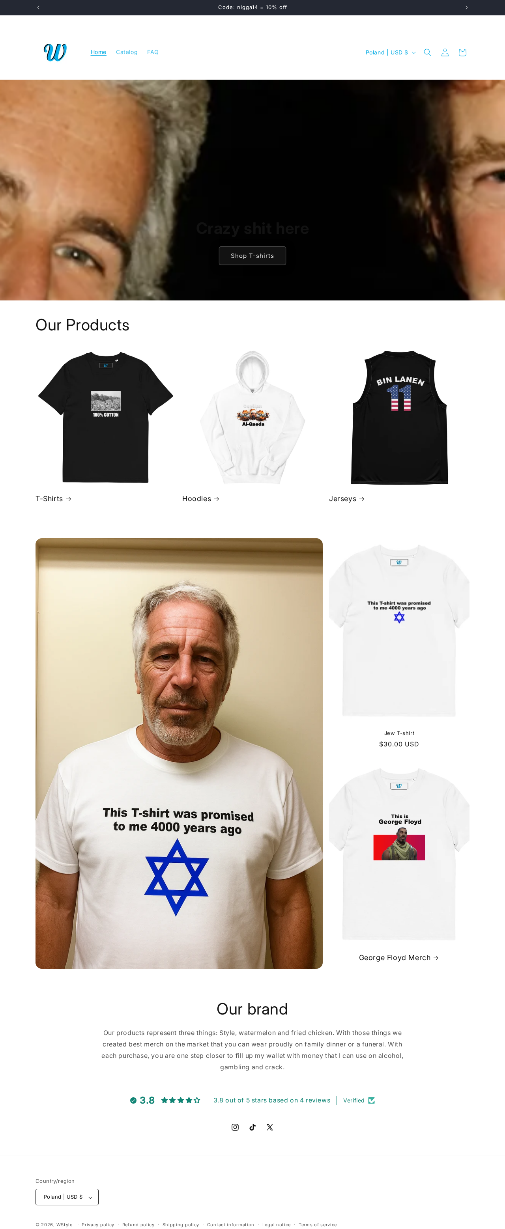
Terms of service (318, 1224)
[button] (427, 52)
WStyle (64, 1225)
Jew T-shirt (399, 733)
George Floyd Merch (395, 957)
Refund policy (138, 1224)
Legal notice (276, 1224)
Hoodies (196, 498)
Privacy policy (98, 1224)
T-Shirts (49, 498)
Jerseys (342, 498)
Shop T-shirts (252, 255)
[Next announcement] (466, 7)
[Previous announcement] (38, 7)
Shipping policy (181, 1224)
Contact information (230, 1224)
